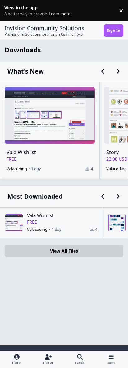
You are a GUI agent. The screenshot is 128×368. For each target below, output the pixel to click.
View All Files (64, 251)
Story (112, 152)
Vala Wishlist (21, 152)
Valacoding (17, 169)
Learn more (12, 11)
